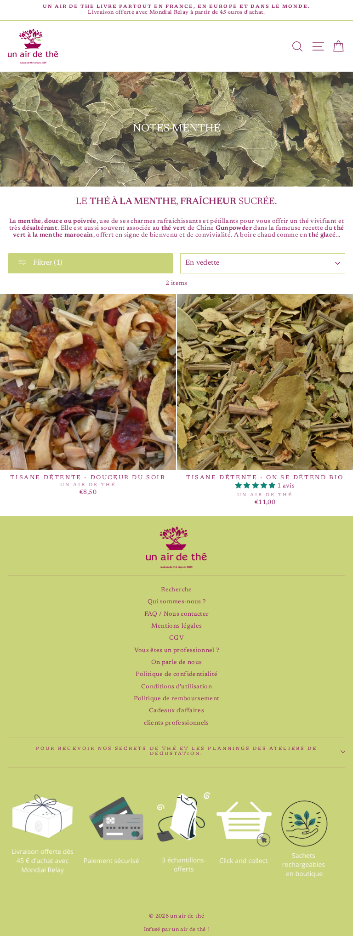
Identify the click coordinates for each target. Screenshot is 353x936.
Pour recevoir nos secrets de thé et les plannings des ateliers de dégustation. (176, 751)
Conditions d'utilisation (176, 687)
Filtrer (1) (47, 263)
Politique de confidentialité (177, 674)
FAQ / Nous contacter (176, 614)
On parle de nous (176, 662)
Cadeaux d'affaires (176, 711)
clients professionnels (176, 723)
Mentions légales (176, 626)
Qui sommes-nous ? (177, 602)
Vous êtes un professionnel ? (176, 650)
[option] (176, 10)
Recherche (176, 590)
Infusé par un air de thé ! (177, 929)
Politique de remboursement (177, 699)
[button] (256, 486)
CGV (176, 638)
